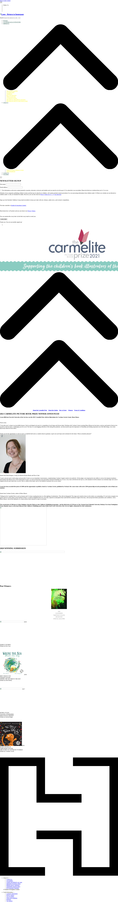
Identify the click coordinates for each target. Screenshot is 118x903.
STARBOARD (10, 92)
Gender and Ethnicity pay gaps (14, 882)
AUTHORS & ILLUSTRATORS (12, 22)
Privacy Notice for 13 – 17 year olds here (50, 194)
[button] (59, 339)
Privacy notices (10, 895)
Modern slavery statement (12, 885)
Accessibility (9, 881)
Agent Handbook (10, 171)
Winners (70, 410)
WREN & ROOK (11, 97)
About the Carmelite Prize (40, 410)
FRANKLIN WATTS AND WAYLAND (17, 101)
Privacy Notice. (32, 211)
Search (1, 17)
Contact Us (6, 173)
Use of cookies (10, 896)
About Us (5, 102)
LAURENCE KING (11, 98)
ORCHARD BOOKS (12, 91)
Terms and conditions (11, 898)
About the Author (53, 410)
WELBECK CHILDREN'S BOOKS (16, 99)
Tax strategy (9, 901)
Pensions (8, 899)
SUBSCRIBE (4, 219)
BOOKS (5, 20)
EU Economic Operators (12, 888)
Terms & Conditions (79, 410)
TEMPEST (9, 94)
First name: (3, 184)
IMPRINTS (6, 23)
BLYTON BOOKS (11, 95)
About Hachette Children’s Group (15, 170)
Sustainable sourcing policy (13, 886)
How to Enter (63, 410)
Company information (12, 893)
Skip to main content (5, 0)
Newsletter (6, 174)
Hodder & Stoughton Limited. (18, 205)
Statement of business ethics (13, 883)
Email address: (4, 187)
